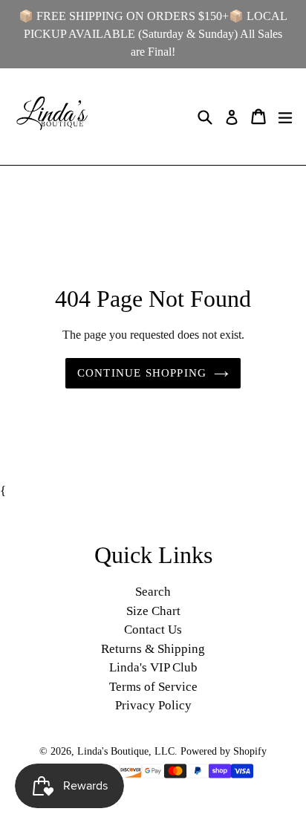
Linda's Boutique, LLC (126, 751)
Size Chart (153, 611)
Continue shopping (141, 373)
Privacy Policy (153, 705)
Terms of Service (153, 687)
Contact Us (153, 629)
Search (153, 592)
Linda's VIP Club (153, 667)
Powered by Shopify (223, 751)
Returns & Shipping (153, 649)
